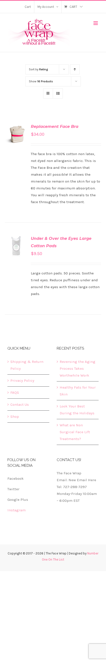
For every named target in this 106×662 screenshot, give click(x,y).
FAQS (14, 392)
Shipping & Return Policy (26, 365)
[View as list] (58, 93)
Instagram (16, 510)
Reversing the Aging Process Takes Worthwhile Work (77, 368)
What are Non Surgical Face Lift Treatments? (75, 432)
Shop (14, 416)
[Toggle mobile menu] (96, 23)
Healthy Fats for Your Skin (78, 390)
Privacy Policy (22, 380)
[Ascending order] (75, 69)
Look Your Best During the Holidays (77, 409)
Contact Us (19, 404)
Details (16, 140)
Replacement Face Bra (54, 126)
